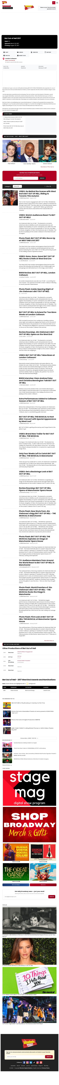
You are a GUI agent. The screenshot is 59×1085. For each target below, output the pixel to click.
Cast (6, 52)
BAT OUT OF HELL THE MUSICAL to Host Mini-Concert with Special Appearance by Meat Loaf (37, 419)
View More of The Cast (47, 167)
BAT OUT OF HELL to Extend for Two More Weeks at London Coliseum (37, 313)
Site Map (46, 1065)
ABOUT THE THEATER (10, 60)
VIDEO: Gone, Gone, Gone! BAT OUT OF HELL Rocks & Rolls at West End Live (37, 257)
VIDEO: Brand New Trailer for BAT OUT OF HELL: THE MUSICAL (36, 435)
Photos (7, 55)
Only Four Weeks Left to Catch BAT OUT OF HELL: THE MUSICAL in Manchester (37, 454)
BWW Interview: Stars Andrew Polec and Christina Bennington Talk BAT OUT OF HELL (37, 380)
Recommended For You (8, 698)
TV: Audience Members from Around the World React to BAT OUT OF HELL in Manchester (36, 562)
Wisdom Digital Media (26, 1068)
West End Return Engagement (25, 651)
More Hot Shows (16, 884)
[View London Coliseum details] (29, 78)
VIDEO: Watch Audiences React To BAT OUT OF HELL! (37, 216)
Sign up (52, 896)
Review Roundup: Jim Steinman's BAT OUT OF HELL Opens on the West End (36, 333)
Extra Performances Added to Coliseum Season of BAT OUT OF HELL (38, 399)
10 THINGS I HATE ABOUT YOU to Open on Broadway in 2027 (19, 994)
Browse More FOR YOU (28, 738)
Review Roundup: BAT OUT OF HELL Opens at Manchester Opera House (35, 489)
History (49, 52)
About (18, 1065)
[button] (53, 2)
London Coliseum (11, 58)
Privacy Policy (45, 1068)
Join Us (28, 1065)
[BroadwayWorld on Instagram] (27, 1062)
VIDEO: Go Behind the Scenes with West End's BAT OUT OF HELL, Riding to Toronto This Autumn (37, 193)
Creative (35, 52)
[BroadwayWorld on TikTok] (34, 1062)
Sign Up (42, 178)
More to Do (22, 55)
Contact (23, 1065)
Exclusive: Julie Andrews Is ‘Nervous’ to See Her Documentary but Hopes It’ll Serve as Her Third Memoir (28, 935)
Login (50, 2)
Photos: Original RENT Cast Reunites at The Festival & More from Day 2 (22, 1024)
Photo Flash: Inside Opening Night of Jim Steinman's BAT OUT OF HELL (36, 290)
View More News (48, 640)
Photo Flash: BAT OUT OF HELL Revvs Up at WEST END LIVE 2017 (37, 239)
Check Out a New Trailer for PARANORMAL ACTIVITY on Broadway (30, 748)
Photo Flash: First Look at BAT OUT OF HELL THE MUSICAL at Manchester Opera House (37, 619)
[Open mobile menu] (57, 2)
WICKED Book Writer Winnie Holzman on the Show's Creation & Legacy (31, 759)
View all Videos (6, 765)
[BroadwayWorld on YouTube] (41, 1062)
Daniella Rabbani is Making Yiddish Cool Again (25, 743)
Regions (41, 1065)
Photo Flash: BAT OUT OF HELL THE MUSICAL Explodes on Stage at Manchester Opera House (34, 538)
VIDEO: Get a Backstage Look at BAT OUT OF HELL (36, 472)
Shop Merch (7, 5)
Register (45, 2)
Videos (21, 52)
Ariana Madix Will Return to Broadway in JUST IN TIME (17, 965)
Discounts (43, 884)
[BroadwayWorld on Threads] (37, 1062)
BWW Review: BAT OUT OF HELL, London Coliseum (37, 273)
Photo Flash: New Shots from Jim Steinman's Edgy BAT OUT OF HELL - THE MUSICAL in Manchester (37, 513)
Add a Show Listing (7, 8)
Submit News (34, 1065)
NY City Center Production (24, 660)
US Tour (19, 656)
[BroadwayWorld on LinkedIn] (30, 1062)
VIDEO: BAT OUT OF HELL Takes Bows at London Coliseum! (37, 356)
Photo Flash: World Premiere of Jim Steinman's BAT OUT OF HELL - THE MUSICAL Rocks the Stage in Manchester (35, 591)
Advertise (13, 1065)
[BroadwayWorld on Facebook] (24, 1062)
